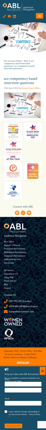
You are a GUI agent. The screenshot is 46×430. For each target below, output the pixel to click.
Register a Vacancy (12, 245)
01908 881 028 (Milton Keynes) (23, 306)
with (12, 281)
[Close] (42, 371)
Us (15, 281)
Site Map (38, 351)
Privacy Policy (26, 351)
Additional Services (12, 259)
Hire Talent (9, 241)
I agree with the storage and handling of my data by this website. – (24, 414)
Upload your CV (11, 274)
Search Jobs (9, 262)
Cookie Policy (30, 354)
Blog (6, 284)
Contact (7, 288)
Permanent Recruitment (14, 248)
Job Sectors (9, 270)
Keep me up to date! (13, 426)
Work (7, 281)
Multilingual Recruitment (15, 252)
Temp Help (9, 277)
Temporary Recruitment (15, 255)
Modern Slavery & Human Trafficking (20, 357)
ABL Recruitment (12, 7)
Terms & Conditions (14, 354)
